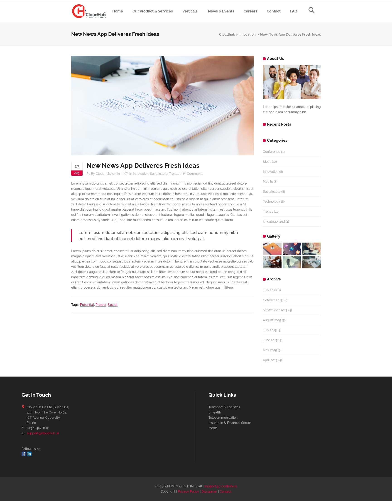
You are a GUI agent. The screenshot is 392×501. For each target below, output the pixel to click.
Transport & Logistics (224, 407)
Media (213, 428)
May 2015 (270, 350)
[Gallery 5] (292, 262)
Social (112, 304)
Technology (271, 201)
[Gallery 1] (272, 249)
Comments (195, 173)
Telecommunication (223, 417)
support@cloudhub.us (43, 433)
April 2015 (270, 360)
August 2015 (272, 320)
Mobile (268, 181)
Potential (87, 304)
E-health (214, 412)
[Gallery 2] (292, 249)
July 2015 (270, 330)
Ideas (267, 161)
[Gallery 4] (272, 262)
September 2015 (275, 310)
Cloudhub (227, 34)
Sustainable (158, 173)
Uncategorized (274, 221)
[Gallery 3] (311, 249)
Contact (225, 491)
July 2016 (270, 290)
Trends (174, 173)
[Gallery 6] (311, 262)
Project (101, 304)
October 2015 (273, 300)
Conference (271, 151)
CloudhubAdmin (108, 173)
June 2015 (270, 340)
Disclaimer (209, 491)
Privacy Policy (188, 491)
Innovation (247, 34)
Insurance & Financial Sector (229, 423)
